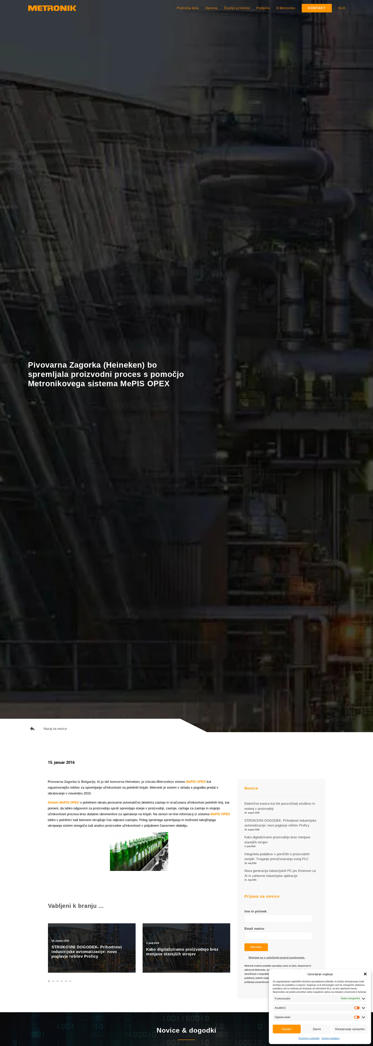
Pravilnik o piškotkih (309, 1038)
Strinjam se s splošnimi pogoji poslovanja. (276, 957)
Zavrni (317, 1029)
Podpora (263, 8)
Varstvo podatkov (331, 1038)
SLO (341, 8)
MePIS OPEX (196, 782)
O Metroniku (285, 8)
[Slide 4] (62, 981)
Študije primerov (237, 8)
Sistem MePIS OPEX (63, 802)
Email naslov (254, 929)
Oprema (211, 8)
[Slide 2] (53, 981)
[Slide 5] (66, 981)
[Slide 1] (49, 981)
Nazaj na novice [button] (55, 729)
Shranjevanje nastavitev (350, 1029)
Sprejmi (287, 1029)
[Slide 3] (57, 981)
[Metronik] (52, 8)
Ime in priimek (255, 911)
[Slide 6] (70, 981)
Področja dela (188, 8)
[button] (365, 974)
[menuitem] (189, 8)
